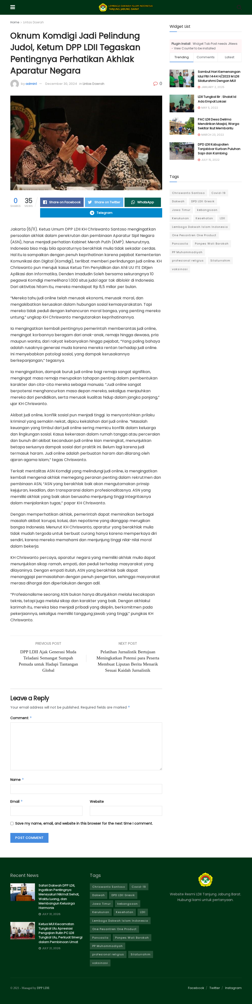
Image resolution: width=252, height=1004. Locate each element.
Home (14, 22)
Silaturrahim (220, 260)
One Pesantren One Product (194, 235)
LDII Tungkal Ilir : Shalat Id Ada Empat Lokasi (217, 98)
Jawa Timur (181, 210)
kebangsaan (207, 210)
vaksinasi (180, 269)
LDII (222, 218)
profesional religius (188, 260)
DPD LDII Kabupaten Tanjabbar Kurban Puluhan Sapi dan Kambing (219, 149)
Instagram (233, 988)
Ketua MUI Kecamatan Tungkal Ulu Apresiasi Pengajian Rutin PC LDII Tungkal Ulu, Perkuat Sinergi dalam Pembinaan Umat (60, 933)
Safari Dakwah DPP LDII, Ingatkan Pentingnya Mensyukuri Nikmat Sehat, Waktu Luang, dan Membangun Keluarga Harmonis (59, 896)
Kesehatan (204, 218)
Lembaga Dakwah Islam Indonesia (200, 227)
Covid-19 (218, 193)
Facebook (196, 988)
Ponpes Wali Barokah (212, 244)
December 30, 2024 (61, 83)
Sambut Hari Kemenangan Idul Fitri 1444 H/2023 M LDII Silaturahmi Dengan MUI (219, 76)
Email (16, 801)
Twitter (214, 988)
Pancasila (180, 244)
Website (97, 801)
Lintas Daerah (33, 22)
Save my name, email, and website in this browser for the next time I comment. (84, 823)
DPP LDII (43, 988)
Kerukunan (180, 218)
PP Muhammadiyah (187, 252)
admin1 (31, 83)
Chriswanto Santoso (188, 193)
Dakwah (178, 201)
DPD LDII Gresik (203, 201)
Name (17, 779)
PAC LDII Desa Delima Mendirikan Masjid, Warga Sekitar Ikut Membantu (218, 124)
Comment (21, 717)
